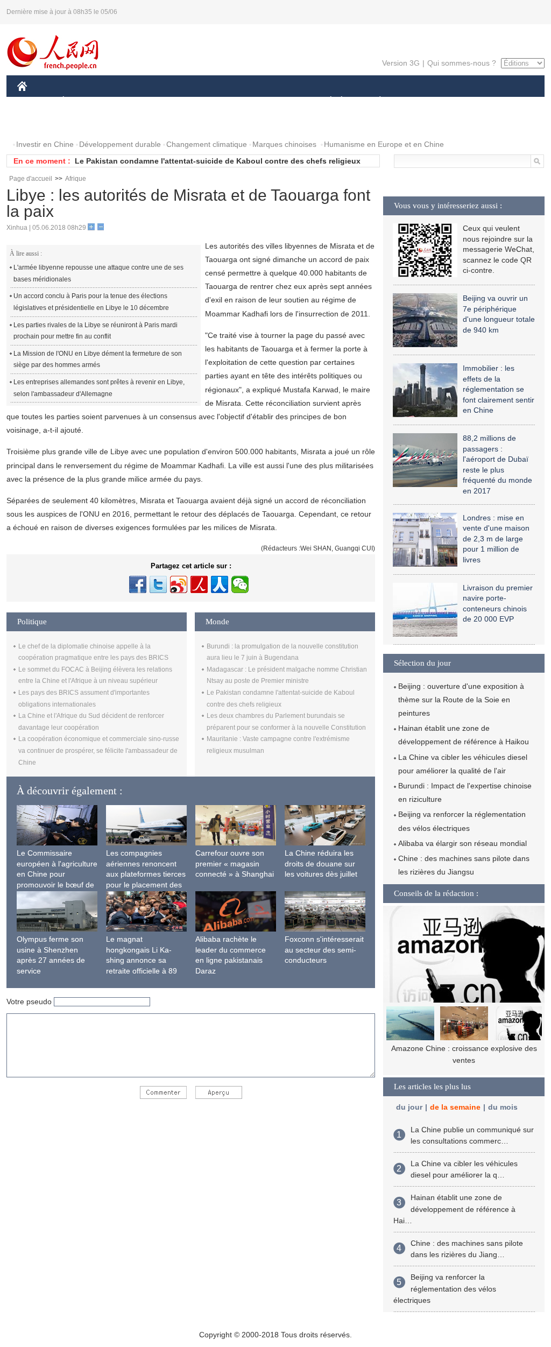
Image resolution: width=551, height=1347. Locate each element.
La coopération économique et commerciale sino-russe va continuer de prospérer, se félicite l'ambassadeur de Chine (98, 750)
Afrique (75, 178)
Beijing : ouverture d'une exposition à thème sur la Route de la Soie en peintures (461, 699)
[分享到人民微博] (199, 584)
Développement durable (120, 144)
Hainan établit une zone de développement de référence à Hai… (454, 1209)
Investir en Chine (45, 144)
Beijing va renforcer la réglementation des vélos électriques (444, 1288)
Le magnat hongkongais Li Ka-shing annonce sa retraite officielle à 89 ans (141, 960)
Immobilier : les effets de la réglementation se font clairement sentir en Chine (498, 389)
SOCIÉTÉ (326, 101)
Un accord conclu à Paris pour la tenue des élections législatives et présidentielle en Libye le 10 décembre (91, 302)
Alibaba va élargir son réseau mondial (462, 843)
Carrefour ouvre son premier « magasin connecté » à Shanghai (234, 863)
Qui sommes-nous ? (461, 63)
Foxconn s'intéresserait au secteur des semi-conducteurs (324, 949)
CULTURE (277, 101)
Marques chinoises (284, 144)
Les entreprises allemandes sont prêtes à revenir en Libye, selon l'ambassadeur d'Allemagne (99, 388)
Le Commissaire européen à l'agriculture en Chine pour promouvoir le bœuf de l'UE (57, 874)
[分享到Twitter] (158, 584)
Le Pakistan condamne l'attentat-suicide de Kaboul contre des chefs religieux (218, 161)
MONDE (133, 101)
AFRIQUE (179, 101)
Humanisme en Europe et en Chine (384, 144)
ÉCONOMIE (83, 101)
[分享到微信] (240, 584)
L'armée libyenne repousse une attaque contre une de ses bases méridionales (98, 273)
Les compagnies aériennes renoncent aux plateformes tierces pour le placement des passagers (146, 874)
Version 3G (401, 63)
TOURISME (464, 101)
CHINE (36, 101)
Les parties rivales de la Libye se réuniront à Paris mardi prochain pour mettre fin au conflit (95, 331)
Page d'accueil (30, 178)
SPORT (418, 101)
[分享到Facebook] (137, 584)
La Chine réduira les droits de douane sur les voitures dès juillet (321, 863)
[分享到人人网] (219, 584)
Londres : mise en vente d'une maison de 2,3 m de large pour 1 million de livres (496, 538)
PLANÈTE (374, 101)
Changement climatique (206, 144)
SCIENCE (227, 101)
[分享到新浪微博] (178, 584)
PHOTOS (40, 123)
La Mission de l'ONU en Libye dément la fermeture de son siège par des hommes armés (97, 359)
